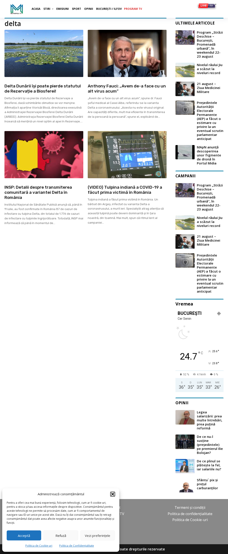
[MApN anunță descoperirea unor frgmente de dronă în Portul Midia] (185, 152)
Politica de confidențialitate (190, 513)
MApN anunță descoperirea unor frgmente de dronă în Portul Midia (209, 155)
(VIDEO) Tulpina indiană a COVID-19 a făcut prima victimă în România (125, 190)
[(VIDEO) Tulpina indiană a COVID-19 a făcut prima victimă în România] (127, 154)
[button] (112, 494)
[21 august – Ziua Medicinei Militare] (185, 89)
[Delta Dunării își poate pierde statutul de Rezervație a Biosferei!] (43, 53)
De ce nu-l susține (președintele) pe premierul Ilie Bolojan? (210, 444)
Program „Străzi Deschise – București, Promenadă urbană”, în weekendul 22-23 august (210, 44)
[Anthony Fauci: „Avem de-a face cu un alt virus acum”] (127, 53)
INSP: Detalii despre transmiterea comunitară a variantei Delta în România (38, 192)
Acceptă (24, 535)
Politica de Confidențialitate (76, 546)
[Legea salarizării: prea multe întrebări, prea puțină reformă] (185, 417)
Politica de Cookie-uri (38, 546)
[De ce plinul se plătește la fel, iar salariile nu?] (185, 466)
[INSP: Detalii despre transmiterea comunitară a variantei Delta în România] (43, 154)
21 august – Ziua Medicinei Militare (208, 87)
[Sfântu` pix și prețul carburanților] (185, 485)
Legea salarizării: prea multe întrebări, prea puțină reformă (209, 420)
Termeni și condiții (190, 507)
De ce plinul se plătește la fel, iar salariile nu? (209, 465)
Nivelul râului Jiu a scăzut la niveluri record (209, 69)
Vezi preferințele (97, 535)
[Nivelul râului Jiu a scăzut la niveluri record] (185, 70)
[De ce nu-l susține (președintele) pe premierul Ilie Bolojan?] (185, 442)
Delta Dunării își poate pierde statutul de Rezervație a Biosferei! (42, 88)
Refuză (60, 535)
